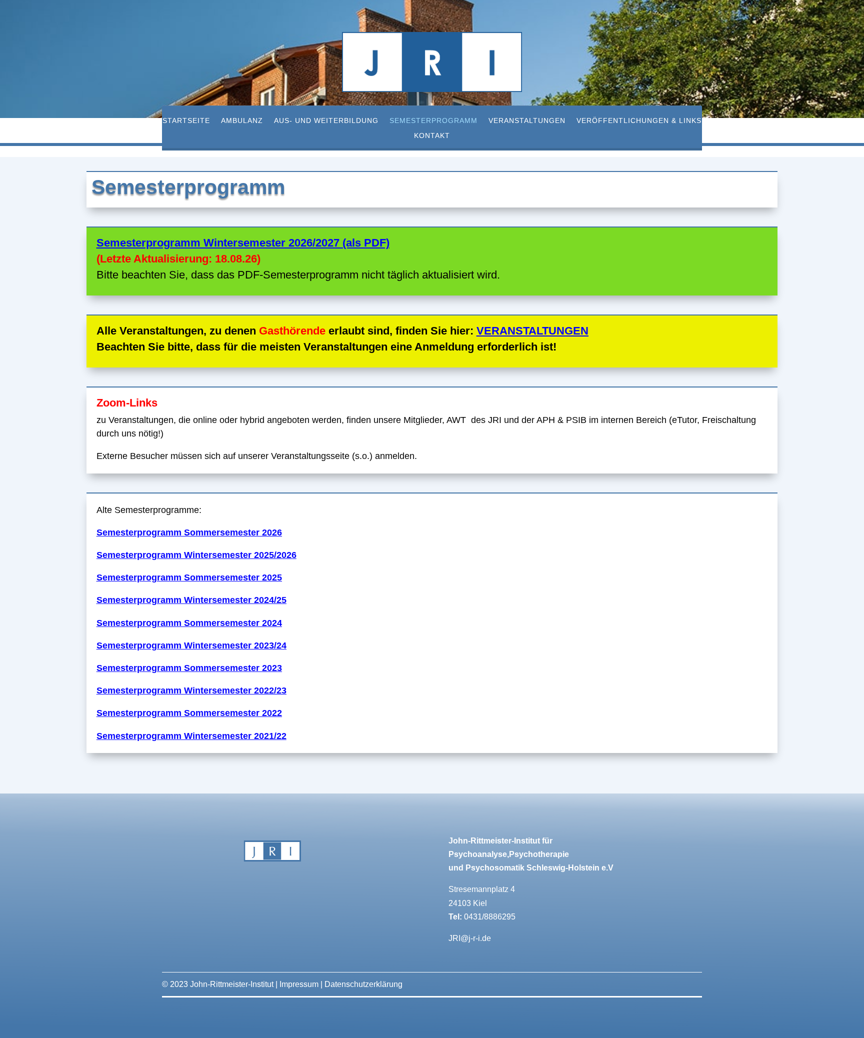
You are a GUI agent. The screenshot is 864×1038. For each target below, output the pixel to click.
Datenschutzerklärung (363, 984)
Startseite (186, 120)
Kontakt (432, 136)
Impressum (299, 984)
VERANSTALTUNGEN (532, 330)
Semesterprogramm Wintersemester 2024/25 (191, 600)
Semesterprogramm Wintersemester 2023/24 (191, 645)
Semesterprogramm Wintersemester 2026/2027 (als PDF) (243, 242)
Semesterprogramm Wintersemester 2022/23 (191, 691)
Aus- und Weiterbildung (326, 120)
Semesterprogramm (434, 120)
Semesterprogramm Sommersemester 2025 (189, 577)
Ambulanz (242, 120)
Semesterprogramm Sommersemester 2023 (189, 668)
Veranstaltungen (527, 120)
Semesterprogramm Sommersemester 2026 (189, 533)
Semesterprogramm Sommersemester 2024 (189, 623)
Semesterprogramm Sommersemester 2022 (189, 713)
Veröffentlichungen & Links (639, 120)
